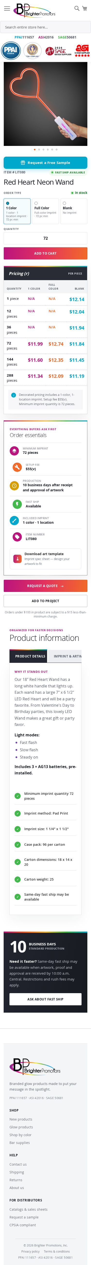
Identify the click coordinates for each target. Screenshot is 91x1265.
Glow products (21, 1127)
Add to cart (45, 253)
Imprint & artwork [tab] (70, 656)
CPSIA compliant (22, 1225)
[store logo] (34, 10)
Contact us (18, 1164)
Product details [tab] (30, 656)
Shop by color (20, 1134)
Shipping (16, 1172)
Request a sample (24, 1217)
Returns (15, 1180)
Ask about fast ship (45, 999)
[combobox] (45, 27)
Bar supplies (19, 1142)
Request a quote (45, 586)
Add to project (45, 601)
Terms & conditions (57, 1251)
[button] (35, 149)
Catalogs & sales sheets (28, 1209)
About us (16, 1187)
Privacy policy (30, 1251)
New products (20, 1119)
